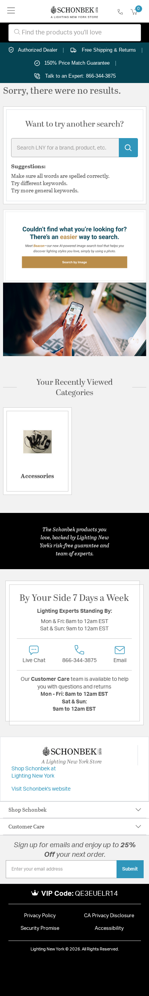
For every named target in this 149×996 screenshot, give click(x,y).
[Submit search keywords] (128, 147)
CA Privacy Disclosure (109, 915)
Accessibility (109, 928)
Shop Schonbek (27, 810)
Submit (130, 869)
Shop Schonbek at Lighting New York (33, 772)
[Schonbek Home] (74, 11)
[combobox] (74, 32)
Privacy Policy (40, 915)
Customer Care (26, 826)
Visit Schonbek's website (41, 789)
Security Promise (40, 928)
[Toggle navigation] (11, 11)
